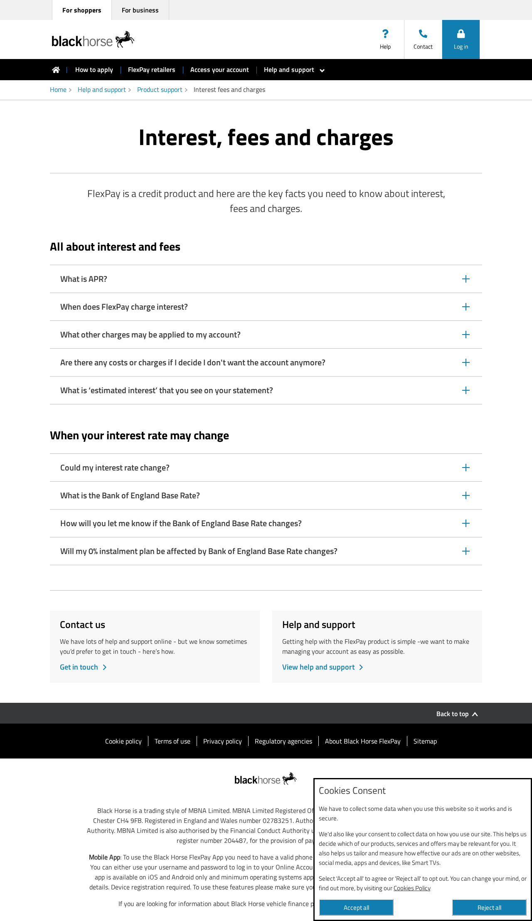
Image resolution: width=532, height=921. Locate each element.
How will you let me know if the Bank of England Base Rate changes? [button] (181, 527)
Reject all (489, 907)
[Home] (56, 70)
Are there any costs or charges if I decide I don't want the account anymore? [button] (192, 366)
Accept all (356, 907)
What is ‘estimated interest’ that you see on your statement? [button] (166, 394)
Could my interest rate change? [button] (115, 471)
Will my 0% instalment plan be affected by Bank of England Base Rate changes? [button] (198, 554)
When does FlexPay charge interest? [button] (124, 310)
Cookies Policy (412, 888)
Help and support (102, 89)
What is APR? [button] (83, 282)
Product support (159, 89)
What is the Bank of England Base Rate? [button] (130, 499)
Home (58, 89)
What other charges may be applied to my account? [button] (150, 338)
